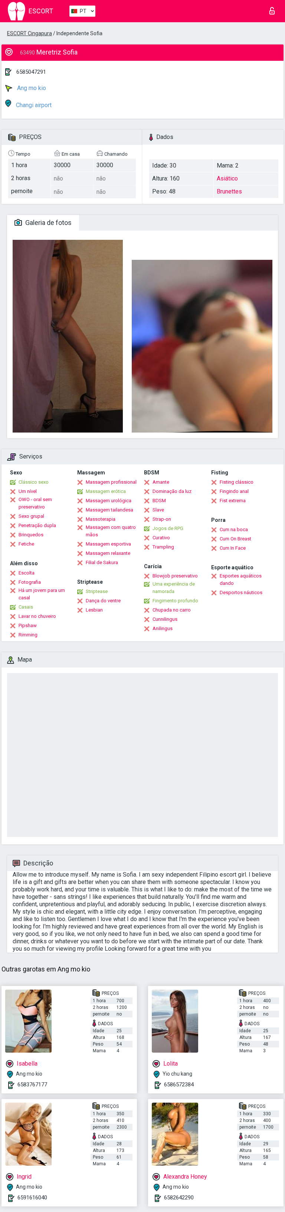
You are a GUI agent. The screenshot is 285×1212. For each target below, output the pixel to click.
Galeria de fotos (48, 222)
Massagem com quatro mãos (111, 530)
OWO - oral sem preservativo (35, 503)
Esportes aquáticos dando (241, 579)
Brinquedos (31, 534)
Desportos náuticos (241, 592)
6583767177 (32, 1084)
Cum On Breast (235, 539)
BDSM (159, 500)
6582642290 (179, 1197)
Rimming (28, 635)
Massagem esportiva (108, 544)
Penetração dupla (37, 525)
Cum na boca (234, 529)
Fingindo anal (234, 491)
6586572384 (179, 1084)
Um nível (28, 491)
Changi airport (33, 105)
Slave (158, 510)
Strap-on (162, 519)
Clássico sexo (34, 482)
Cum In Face (233, 548)
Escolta (27, 573)
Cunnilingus (165, 619)
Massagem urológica (108, 500)
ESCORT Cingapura (29, 33)
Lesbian (94, 610)
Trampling (163, 547)
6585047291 (31, 72)
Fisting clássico (236, 482)
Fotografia (30, 582)
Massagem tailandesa (109, 510)
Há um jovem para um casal (42, 593)
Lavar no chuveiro (37, 616)
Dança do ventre (103, 600)
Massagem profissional (111, 482)
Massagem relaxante (108, 553)
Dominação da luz (172, 491)
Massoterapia (100, 519)
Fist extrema (233, 500)
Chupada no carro (172, 610)
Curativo (161, 537)
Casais (26, 607)
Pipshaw (28, 625)
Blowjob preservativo (175, 576)
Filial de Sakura (102, 562)
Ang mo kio (31, 88)
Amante (161, 482)
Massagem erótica (106, 491)
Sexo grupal (31, 516)
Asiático (227, 178)
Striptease (97, 591)
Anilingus (163, 628)
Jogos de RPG (168, 528)
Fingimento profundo (175, 600)
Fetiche (26, 544)
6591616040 (32, 1197)
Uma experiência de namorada (174, 587)
